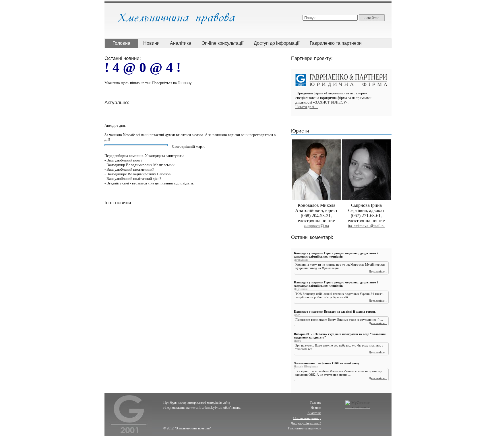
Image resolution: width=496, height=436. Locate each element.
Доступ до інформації (276, 43)
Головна (121, 43)
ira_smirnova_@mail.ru (366, 225)
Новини (151, 43)
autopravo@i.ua (316, 225)
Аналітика (180, 43)
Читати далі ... (306, 107)
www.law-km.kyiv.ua (206, 407)
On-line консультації (222, 43)
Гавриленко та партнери (336, 43)
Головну (185, 83)
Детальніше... (378, 271)
